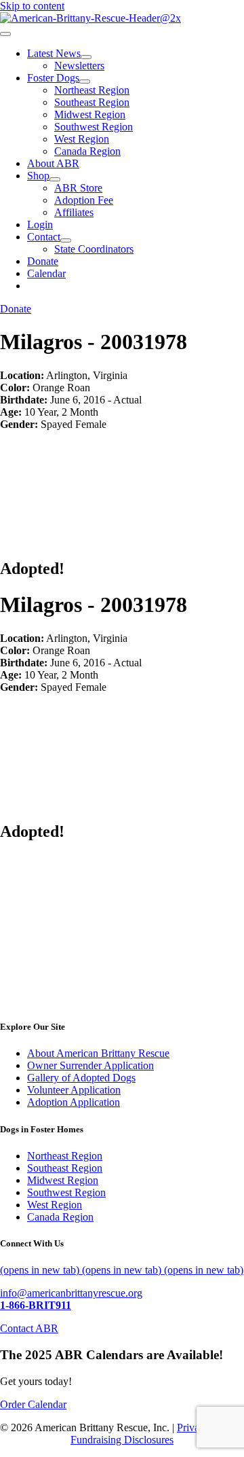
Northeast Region (64, 1156)
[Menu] (5, 34)
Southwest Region (66, 1192)
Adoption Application (73, 1102)
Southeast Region (64, 1168)
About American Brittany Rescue (98, 1053)
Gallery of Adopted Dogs (81, 1077)
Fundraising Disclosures (122, 1439)
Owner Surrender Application (90, 1065)
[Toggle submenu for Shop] (54, 179)
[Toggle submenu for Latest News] (86, 57)
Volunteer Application (74, 1090)
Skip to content (32, 6)
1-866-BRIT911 (35, 1305)
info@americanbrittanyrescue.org (71, 1293)
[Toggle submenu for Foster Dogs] (84, 81)
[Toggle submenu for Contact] (65, 240)
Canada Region (60, 1217)
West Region (54, 1204)
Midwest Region (62, 1180)
